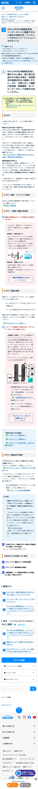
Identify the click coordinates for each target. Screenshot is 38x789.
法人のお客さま (8, 732)
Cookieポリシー (8, 763)
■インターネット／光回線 (21, 14)
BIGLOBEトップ (8, 771)
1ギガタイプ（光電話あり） (17, 435)
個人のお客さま (8, 726)
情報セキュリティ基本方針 (11, 767)
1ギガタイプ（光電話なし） (17, 439)
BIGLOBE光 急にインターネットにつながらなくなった (20, 106)
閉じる (36, 779)
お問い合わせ (7, 751)
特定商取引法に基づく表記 (25, 763)
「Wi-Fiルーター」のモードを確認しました (21, 418)
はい (13, 785)
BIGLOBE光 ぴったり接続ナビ (16, 323)
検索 (33, 689)
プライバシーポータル (27, 759)
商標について (27, 767)
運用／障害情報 (11, 205)
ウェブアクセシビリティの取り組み (14, 755)
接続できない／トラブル (8, 19)
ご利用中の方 (8, 743)
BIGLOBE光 (20, 16)
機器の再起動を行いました (21, 278)
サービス (19, 2)
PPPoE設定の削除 (16, 528)
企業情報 (27, 2)
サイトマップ (5, 705)
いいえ (26, 785)
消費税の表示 (18, 751)
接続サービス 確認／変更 (9, 16)
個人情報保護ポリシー (10, 759)
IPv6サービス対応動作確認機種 (19, 490)
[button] (25, 773)
